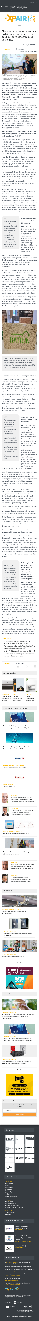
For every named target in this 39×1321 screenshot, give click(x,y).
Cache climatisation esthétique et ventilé (30, 698)
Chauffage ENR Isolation (10, 850)
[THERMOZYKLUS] (10, 1162)
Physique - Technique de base (12, 1271)
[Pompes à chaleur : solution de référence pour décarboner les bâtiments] (19, 843)
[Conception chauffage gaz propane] (19, 946)
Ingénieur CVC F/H (21, 1246)
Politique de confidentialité (19, 1316)
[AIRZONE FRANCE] (19, 1162)
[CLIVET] (19, 1143)
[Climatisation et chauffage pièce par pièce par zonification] (19, 923)
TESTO (14, 694)
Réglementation (10, 1193)
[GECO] (29, 1143)
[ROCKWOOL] (29, 1162)
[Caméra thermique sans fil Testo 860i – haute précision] (18, 685)
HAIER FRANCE (5, 694)
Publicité (26, 1315)
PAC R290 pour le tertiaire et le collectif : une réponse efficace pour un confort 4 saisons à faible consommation (18, 1016)
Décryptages (9, 1187)
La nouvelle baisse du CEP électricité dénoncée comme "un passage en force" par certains (19, 8)
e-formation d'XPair (12, 1262)
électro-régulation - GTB (12, 1280)
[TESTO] (10, 1152)
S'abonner (8, 1214)
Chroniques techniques (12, 1205)
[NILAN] (19, 1152)
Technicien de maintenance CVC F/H (14, 767)
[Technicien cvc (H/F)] (19, 777)
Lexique (29, 1316)
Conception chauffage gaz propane (13, 956)
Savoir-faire (9, 1201)
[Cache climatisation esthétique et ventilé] (31, 685)
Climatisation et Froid (9, 724)
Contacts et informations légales (15, 1315)
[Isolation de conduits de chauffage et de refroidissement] (19, 901)
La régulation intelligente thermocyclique (16, 833)
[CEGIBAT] (10, 1143)
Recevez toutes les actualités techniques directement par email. (19, 1105)
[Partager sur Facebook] (26, 666)
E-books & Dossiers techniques (14, 1207)
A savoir (7, 1194)
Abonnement (19, 1318)
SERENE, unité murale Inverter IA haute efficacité (6, 698)
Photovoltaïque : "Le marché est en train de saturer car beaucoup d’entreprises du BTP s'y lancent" (22, 812)
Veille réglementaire (11, 1196)
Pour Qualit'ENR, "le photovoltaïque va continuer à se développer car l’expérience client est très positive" (22, 866)
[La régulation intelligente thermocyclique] (19, 824)
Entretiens (7, 49)
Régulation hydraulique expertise (12, 745)
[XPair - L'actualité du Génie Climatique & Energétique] (19, 21)
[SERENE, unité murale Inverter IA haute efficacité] (7, 685)
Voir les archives (10, 1212)
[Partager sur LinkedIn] (18, 666)
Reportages (9, 1191)
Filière (7, 1185)
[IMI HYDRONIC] (10, 1171)
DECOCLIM (28, 694)
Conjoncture (9, 1183)
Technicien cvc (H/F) (9, 786)
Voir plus (19, 962)
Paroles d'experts (10, 1203)
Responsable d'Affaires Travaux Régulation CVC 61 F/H (23, 1238)
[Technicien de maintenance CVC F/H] (19, 758)
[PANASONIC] (29, 1152)
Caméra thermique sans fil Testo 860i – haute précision (18, 698)
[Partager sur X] (35, 666)
